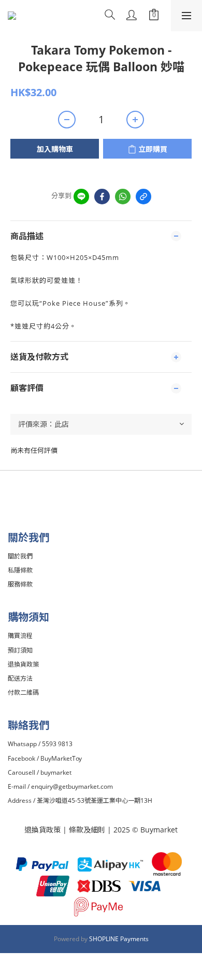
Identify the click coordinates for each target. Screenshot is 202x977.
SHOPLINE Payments (119, 938)
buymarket (55, 772)
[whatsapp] (123, 196)
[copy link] (143, 196)
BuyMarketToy (61, 758)
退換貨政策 (42, 830)
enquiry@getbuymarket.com (72, 786)
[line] (81, 196)
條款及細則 (88, 830)
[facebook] (102, 196)
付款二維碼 (23, 692)
